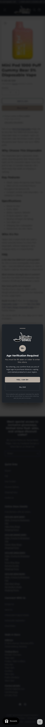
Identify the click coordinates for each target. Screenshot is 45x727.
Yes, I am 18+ (22, 380)
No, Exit (22, 387)
